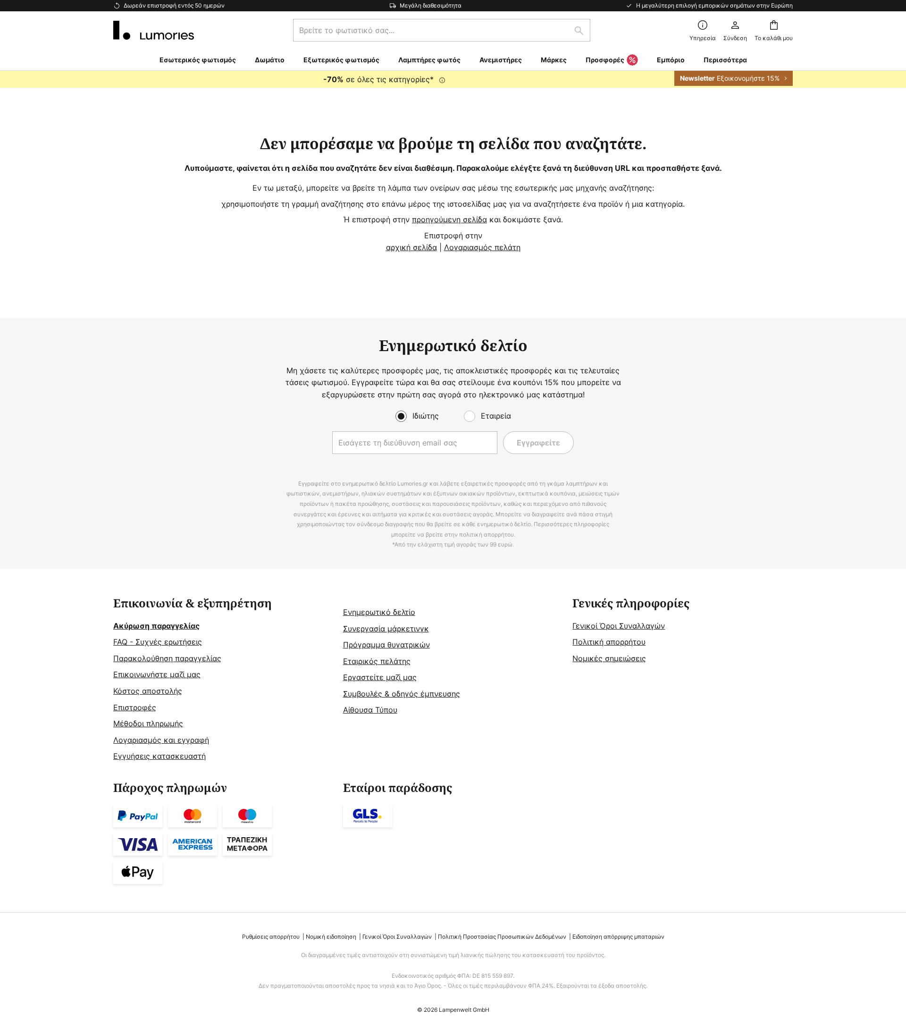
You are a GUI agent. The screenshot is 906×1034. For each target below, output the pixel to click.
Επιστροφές (134, 707)
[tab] (223, 680)
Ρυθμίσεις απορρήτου (271, 937)
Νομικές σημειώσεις (609, 658)
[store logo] (153, 30)
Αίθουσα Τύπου (370, 710)
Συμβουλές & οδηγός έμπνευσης (401, 694)
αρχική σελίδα (411, 247)
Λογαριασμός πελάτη (482, 247)
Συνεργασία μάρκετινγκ (386, 628)
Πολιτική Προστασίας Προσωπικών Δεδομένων (502, 937)
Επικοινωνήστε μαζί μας (157, 674)
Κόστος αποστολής (147, 691)
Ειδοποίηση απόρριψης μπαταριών (618, 937)
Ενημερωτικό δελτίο (379, 612)
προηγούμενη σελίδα (449, 219)
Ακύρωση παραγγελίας (156, 625)
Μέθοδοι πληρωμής (148, 723)
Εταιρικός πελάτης (377, 661)
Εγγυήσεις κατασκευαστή (159, 756)
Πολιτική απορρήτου (609, 642)
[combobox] (442, 30)
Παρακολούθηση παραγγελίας (167, 658)
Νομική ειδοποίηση (331, 937)
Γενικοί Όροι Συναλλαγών (618, 626)
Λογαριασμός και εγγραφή (161, 740)
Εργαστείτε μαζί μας (380, 677)
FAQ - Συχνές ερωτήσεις (157, 642)
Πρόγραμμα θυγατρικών (386, 644)
